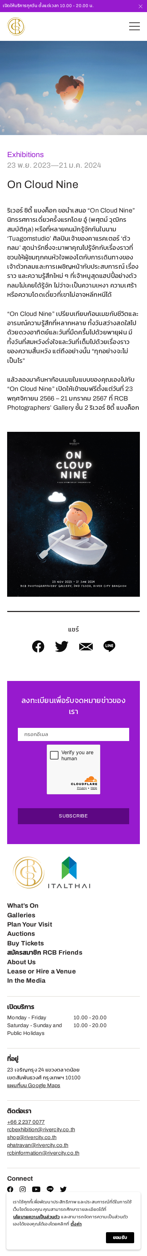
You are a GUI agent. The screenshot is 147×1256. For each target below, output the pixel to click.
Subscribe (73, 816)
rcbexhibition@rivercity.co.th (41, 1129)
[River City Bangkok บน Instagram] (23, 1190)
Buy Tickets (25, 943)
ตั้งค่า (76, 1224)
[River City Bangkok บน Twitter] (63, 1190)
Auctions (21, 933)
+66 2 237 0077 (26, 1122)
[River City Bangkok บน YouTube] (36, 1190)
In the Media (26, 980)
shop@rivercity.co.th (32, 1137)
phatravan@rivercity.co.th (38, 1145)
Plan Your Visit (29, 924)
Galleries (21, 915)
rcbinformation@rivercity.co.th (43, 1153)
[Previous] (5, 87)
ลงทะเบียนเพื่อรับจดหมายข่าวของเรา (73, 706)
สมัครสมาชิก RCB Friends (44, 952)
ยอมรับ (120, 1237)
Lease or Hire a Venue (41, 971)
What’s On (23, 905)
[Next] (141, 87)
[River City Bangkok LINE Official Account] (50, 1191)
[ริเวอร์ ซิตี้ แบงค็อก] (16, 26)
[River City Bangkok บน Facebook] (10, 1190)
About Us (21, 962)
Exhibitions (25, 155)
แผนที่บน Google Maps (33, 1085)
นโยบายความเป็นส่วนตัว (36, 1216)
